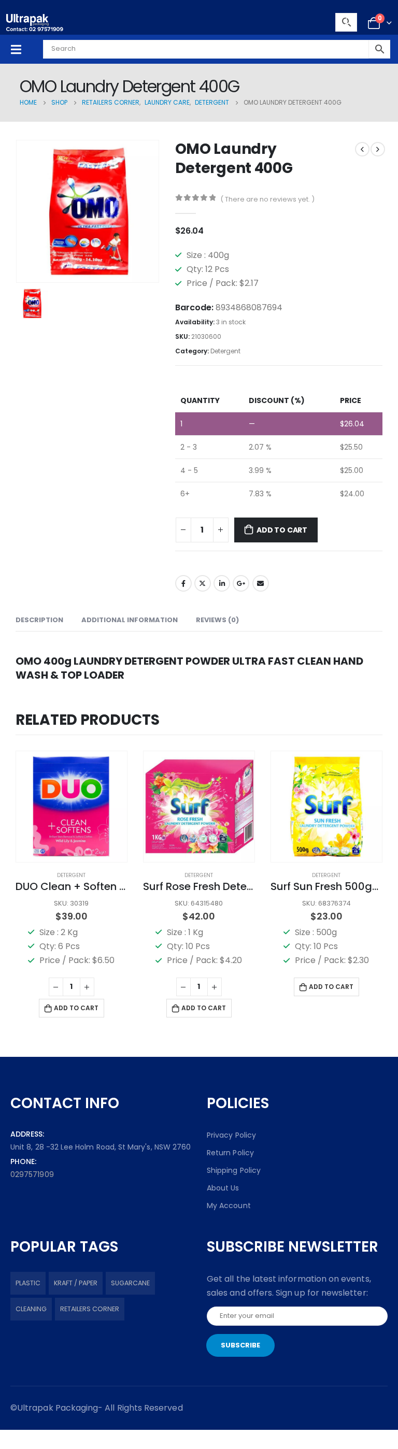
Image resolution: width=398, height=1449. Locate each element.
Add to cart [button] (76, 1007)
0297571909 (32, 1174)
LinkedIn (222, 583)
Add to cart (282, 530)
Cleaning (31, 1308)
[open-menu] (16, 49)
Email (260, 583)
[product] (71, 806)
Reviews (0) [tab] (217, 620)
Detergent (225, 351)
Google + (241, 583)
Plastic (28, 1283)
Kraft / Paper (75, 1283)
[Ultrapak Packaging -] (34, 22)
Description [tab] (39, 620)
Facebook (183, 583)
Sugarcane (130, 1283)
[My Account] (348, 23)
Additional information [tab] (129, 620)
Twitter (202, 583)
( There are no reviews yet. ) (267, 199)
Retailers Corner (89, 1308)
